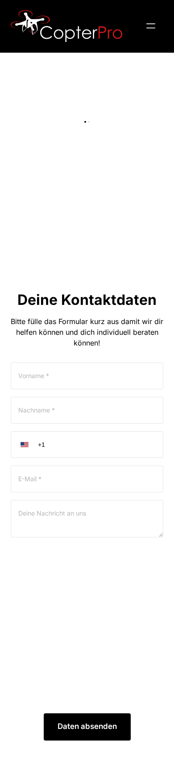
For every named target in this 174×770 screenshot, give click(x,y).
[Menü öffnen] (150, 25)
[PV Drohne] (66, 26)
